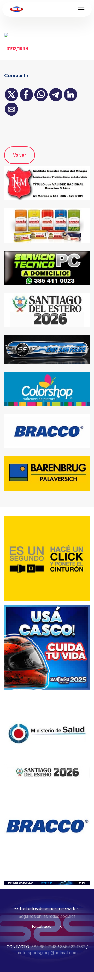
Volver (19, 155)
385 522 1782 (72, 946)
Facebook (41, 926)
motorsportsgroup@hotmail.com (47, 952)
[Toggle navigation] (81, 9)
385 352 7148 (44, 946)
